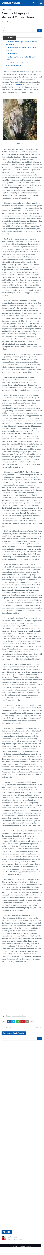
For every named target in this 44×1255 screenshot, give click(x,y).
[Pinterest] (22, 1021)
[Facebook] (4, 22)
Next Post (38, 1027)
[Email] (27, 1021)
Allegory (9, 9)
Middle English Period (19, 1016)
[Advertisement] (22, 990)
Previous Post (7, 1027)
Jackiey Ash (12, 1237)
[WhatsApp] (10, 22)
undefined (13, 53)
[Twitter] (7, 22)
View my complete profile (14, 1239)
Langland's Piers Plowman (12, 84)
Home (3, 9)
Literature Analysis (11, 3)
